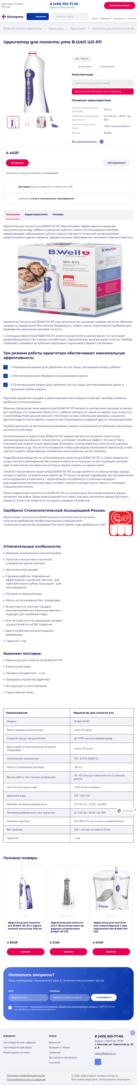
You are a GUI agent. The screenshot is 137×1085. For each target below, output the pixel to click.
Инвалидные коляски (16, 1052)
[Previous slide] (2, 912)
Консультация (117, 163)
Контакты (54, 1062)
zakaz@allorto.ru (105, 1053)
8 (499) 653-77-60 (64, 4)
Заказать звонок (119, 5)
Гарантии (55, 1052)
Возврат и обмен (59, 1047)
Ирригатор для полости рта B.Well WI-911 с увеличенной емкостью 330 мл (25, 925)
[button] (13, 122)
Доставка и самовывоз (63, 1057)
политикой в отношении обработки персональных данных (63, 1006)
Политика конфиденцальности (26, 1075)
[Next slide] (64, 122)
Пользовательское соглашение (26, 1079)
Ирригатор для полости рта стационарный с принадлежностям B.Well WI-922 (111, 927)
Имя (10, 991)
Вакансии (55, 1042)
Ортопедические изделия (19, 1042)
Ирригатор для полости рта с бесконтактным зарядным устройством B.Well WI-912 (67, 927)
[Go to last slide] (5, 122)
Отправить (103, 997)
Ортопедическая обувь (17, 1047)
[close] (135, 811)
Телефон (55, 991)
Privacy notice (127, 811)
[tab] (24, 916)
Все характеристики (84, 141)
